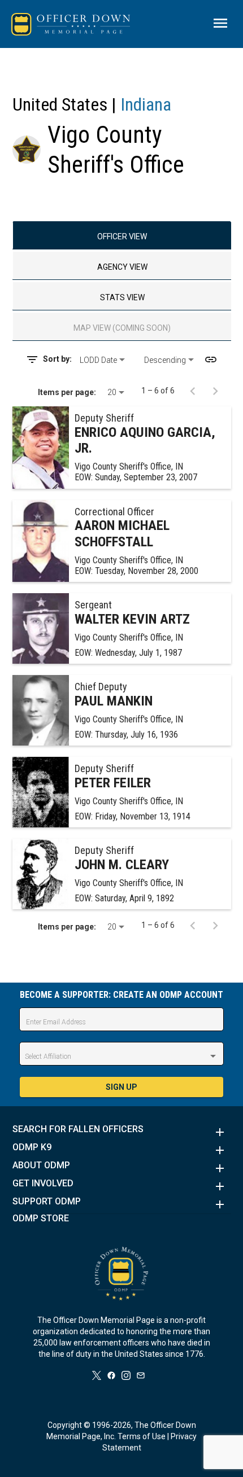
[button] (121, 1132)
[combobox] (108, 360)
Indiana (145, 104)
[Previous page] (192, 390)
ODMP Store (40, 1218)
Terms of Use (142, 1436)
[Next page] (215, 390)
